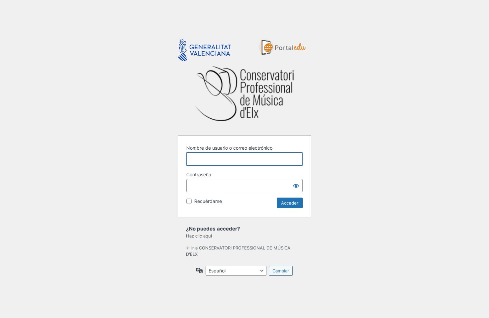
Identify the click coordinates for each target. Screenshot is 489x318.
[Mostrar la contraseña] (296, 185)
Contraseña (198, 174)
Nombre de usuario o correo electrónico (229, 148)
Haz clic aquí (199, 235)
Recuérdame (208, 201)
